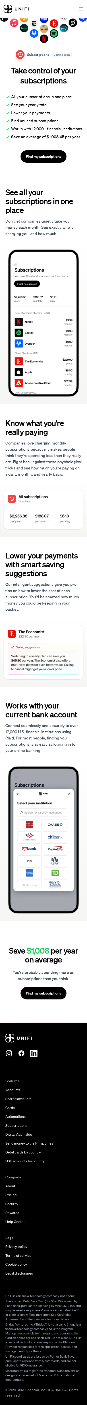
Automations (15, 1116)
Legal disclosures (19, 1273)
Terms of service (18, 1255)
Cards (10, 1107)
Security (11, 1204)
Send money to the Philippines (29, 1143)
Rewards (12, 1212)
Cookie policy (16, 1264)
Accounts (12, 1090)
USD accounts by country (25, 1161)
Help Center (15, 1221)
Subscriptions (16, 1125)
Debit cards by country (23, 1152)
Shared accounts (18, 1098)
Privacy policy (16, 1246)
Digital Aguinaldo (18, 1134)
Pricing (11, 1195)
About (10, 1186)
